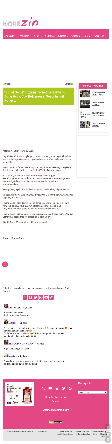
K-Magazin (23, 36)
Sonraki (68, 84)
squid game (58, 288)
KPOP (34, 432)
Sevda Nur (14, 151)
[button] (5, 264)
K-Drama (49, 36)
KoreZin (23, 432)
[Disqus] (38, 339)
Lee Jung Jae (37, 288)
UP (108, 434)
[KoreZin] (20, 26)
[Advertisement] (56, 62)
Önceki (8, 84)
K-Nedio (62, 36)
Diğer (85, 36)
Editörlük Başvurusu (82, 431)
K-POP (37, 36)
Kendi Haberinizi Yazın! (65, 434)
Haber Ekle (98, 36)
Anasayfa (9, 36)
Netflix (48, 288)
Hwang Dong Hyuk (21, 288)
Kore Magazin (42, 432)
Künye (95, 434)
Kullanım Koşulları (83, 434)
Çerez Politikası (66, 431)
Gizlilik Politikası (98, 431)
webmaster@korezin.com (56, 410)
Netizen (74, 36)
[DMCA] (56, 423)
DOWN (108, 440)
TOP (108, 426)
